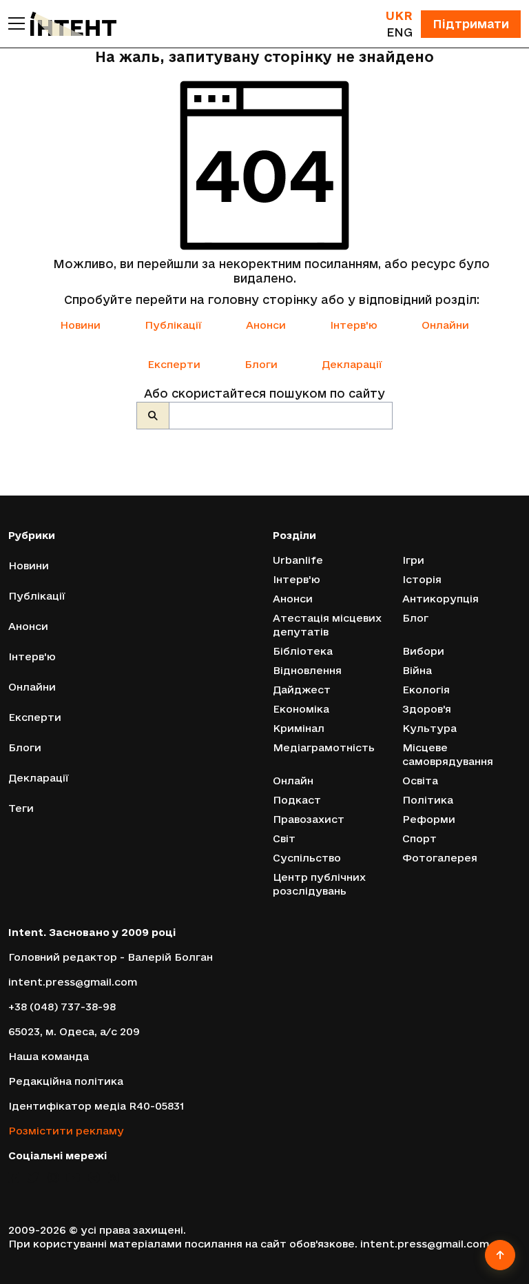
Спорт (419, 838)
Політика (427, 800)
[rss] (113, 1177)
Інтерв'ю (353, 325)
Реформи (428, 819)
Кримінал (298, 728)
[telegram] (94, 1177)
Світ (284, 838)
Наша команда (48, 1056)
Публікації (173, 325)
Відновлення (307, 670)
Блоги (261, 364)
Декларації (352, 364)
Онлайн (293, 780)
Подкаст (297, 800)
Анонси (266, 325)
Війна (417, 670)
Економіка (301, 709)
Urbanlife (298, 560)
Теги (21, 808)
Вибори (423, 651)
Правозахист (308, 819)
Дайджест (302, 689)
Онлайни (445, 325)
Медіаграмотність (324, 747)
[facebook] (13, 1177)
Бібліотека (303, 651)
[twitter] (33, 1177)
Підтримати (471, 23)
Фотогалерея (439, 858)
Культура (429, 728)
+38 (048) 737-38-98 (62, 1006)
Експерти (173, 364)
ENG (399, 32)
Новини (80, 325)
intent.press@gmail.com (72, 982)
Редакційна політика (65, 1081)
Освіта (420, 780)
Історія (422, 579)
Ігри (413, 560)
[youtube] (73, 1177)
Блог (415, 618)
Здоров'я (426, 709)
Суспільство (307, 858)
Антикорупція (440, 598)
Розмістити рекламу (66, 1131)
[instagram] (53, 1177)
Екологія (426, 689)
